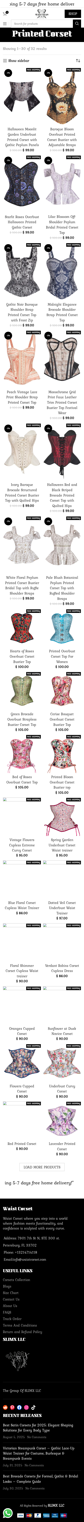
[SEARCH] (77, 24)
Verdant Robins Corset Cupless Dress (62, 968)
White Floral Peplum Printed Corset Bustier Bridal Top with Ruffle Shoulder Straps (22, 585)
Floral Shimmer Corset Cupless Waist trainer (22, 971)
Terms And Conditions (20, 1325)
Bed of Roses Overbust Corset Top (22, 779)
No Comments (36, 1437)
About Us (10, 1305)
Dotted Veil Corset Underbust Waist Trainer (62, 908)
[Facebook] (19, 1407)
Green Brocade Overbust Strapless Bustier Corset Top (22, 719)
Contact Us (11, 1299)
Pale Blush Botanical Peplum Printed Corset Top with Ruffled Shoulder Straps (62, 588)
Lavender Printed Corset (62, 1146)
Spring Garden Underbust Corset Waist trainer (62, 845)
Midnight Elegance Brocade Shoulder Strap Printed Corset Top (62, 312)
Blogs (7, 1286)
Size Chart (11, 1292)
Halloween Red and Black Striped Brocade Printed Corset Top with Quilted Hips (62, 495)
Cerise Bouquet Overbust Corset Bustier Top (62, 719)
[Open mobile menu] (5, 24)
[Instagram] (26, 1407)
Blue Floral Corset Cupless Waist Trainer (22, 905)
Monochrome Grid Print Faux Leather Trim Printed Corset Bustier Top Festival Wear (62, 402)
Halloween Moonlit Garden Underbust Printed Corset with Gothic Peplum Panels (22, 137)
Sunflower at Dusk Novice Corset (62, 1031)
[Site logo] (42, 13)
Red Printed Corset (22, 1143)
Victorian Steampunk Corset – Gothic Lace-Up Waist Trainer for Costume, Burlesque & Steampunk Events (38, 1453)
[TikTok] (33, 1407)
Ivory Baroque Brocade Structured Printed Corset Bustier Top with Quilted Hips (22, 492)
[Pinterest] (12, 1407)
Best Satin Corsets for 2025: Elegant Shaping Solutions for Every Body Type (38, 1427)
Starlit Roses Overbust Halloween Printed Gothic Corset (22, 222)
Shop (73, 13)
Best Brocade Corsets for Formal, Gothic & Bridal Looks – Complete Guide (40, 1478)
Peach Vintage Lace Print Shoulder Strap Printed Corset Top (22, 397)
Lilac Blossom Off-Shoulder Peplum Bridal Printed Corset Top (62, 224)
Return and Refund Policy (22, 1331)
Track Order (12, 1318)
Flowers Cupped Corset (22, 1088)
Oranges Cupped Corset (22, 1031)
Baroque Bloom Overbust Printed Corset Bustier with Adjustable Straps (62, 137)
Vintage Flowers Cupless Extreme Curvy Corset (22, 845)
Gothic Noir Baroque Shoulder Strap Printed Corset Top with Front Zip (22, 312)
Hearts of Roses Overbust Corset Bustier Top (22, 656)
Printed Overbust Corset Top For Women (62, 656)
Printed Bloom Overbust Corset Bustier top (62, 782)
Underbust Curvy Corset (62, 1088)
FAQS (7, 1312)
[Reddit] (5, 1407)
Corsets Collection (16, 1279)
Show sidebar (18, 61)
